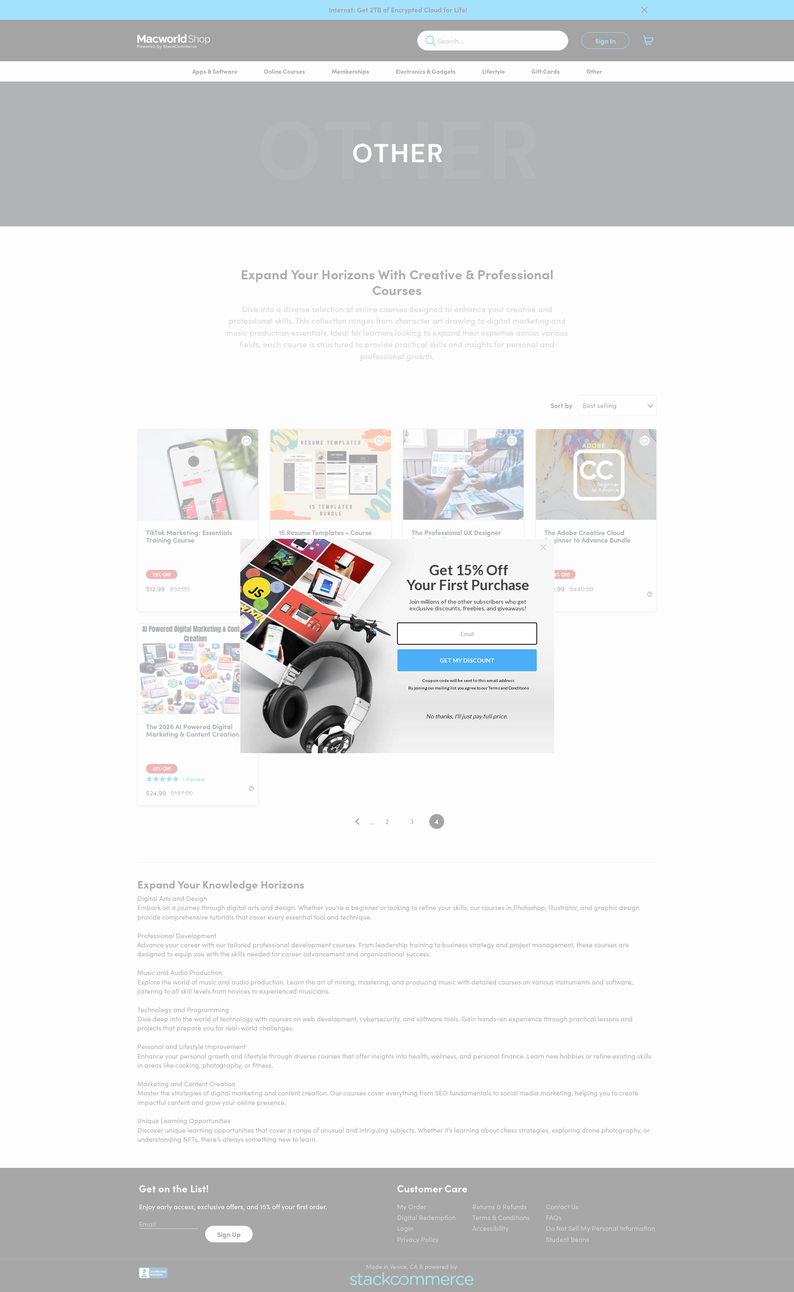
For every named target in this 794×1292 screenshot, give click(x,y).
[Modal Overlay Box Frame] (397, 646)
